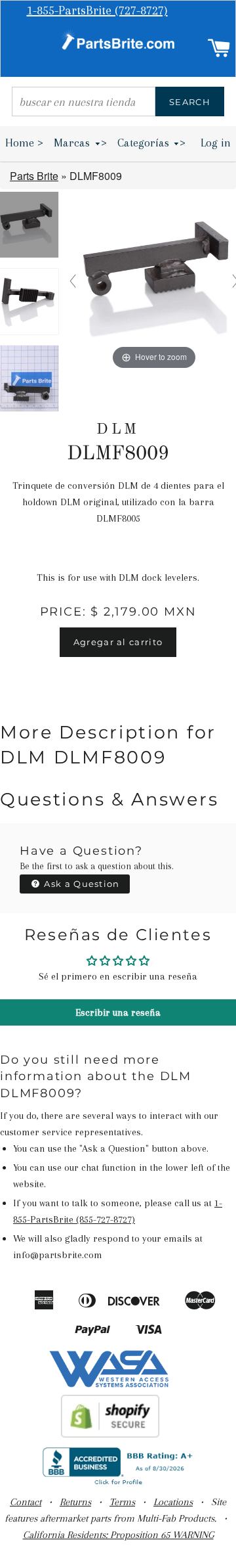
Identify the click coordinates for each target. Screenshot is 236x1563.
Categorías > (151, 142)
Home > (24, 142)
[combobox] (83, 101)
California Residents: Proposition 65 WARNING (118, 1535)
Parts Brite (34, 175)
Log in (216, 142)
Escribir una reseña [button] (118, 1012)
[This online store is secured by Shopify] (110, 1434)
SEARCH (189, 102)
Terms (122, 1502)
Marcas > (80, 142)
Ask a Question (80, 883)
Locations (173, 1502)
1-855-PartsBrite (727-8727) (97, 10)
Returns (75, 1502)
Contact (25, 1502)
